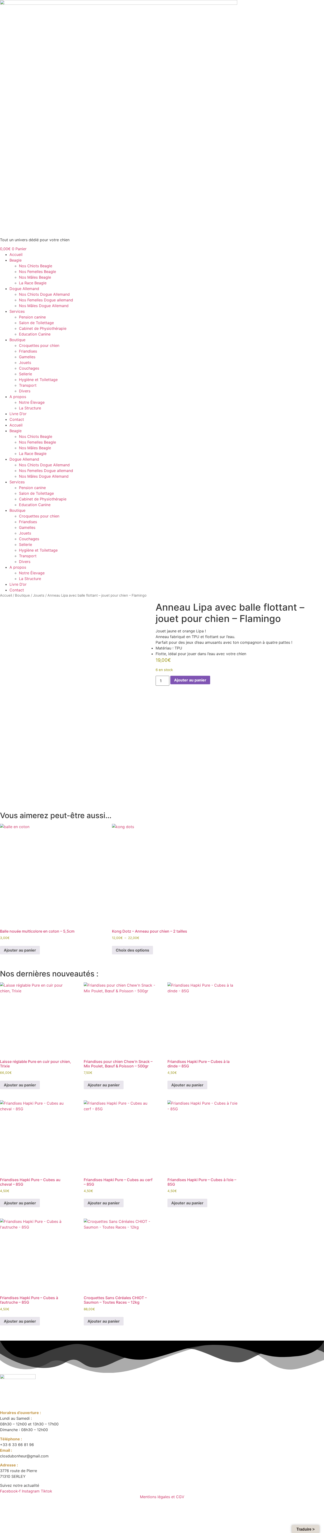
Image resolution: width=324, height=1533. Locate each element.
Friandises (28, 351)
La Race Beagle (32, 283)
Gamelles (27, 356)
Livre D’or (18, 413)
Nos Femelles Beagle (37, 271)
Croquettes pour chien (39, 345)
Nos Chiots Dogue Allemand (44, 294)
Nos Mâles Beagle (35, 277)
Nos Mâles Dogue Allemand (44, 305)
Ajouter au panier (190, 680)
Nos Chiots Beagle (35, 265)
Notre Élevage (32, 402)
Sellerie (25, 374)
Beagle (15, 260)
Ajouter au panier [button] (20, 950)
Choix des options (132, 950)
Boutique (17, 339)
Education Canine (35, 334)
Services (17, 311)
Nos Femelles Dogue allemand (46, 300)
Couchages (29, 368)
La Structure (30, 408)
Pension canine (32, 317)
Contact (16, 419)
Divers (24, 391)
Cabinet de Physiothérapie (42, 328)
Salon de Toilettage (36, 322)
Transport (28, 385)
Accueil (16, 254)
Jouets (25, 362)
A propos (17, 396)
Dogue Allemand (24, 288)
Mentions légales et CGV (162, 1496)
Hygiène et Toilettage (38, 379)
